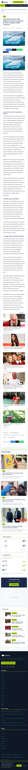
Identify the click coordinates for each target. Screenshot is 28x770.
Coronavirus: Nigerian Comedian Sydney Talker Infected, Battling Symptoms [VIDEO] (18, 630)
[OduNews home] (14, 655)
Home (2, 7)
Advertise (2, 736)
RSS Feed (2, 746)
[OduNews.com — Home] (4, 2)
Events (2, 690)
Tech (5, 7)
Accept (19, 765)
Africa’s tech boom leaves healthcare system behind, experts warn (13, 500)
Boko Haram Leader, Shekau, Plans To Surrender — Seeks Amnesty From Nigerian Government (18, 644)
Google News (3, 748)
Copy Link (6, 51)
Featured (2, 695)
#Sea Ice (5, 437)
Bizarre (2, 676)
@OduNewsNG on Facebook (17, 754)
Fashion (2, 693)
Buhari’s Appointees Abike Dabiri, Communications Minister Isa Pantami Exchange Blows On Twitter (19, 623)
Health (2, 702)
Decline (24, 765)
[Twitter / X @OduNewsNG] (2, 667)
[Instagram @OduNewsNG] (8, 667)
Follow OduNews (14, 584)
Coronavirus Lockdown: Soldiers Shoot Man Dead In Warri (18, 636)
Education (3, 685)
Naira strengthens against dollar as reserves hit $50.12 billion (12, 722)
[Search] (10, 2)
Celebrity (2, 678)
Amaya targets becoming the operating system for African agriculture (12, 526)
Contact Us (3, 734)
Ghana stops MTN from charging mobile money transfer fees (12, 473)
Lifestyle (2, 705)
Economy (13, 640)
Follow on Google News (9, 662)
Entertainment (15, 626)
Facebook (9, 49)
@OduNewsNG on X (9, 754)
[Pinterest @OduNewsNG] (13, 667)
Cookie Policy (3, 741)
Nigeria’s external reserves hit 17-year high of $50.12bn (11, 711)
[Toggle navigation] (25, 2)
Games (2, 700)
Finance (2, 697)
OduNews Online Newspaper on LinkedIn (17, 757)
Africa (2, 673)
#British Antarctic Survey (14, 432)
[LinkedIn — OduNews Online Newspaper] (10, 667)
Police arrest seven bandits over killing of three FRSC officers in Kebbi (13, 725)
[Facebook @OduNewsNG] (5, 667)
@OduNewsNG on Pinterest (5, 759)
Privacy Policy (3, 739)
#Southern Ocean (11, 437)
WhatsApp (20, 49)
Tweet (15, 49)
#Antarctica (6, 432)
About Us (2, 731)
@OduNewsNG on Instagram (5, 757)
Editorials (3, 683)
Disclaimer (3, 743)
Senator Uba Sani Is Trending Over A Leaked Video (18, 615)
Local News (14, 613)
